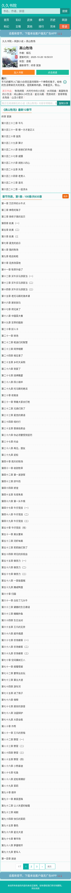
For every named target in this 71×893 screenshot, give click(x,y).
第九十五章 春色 (9, 825)
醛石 (28, 52)
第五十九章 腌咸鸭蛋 (12, 587)
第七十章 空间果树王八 (13, 660)
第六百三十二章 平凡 (12, 123)
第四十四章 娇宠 (9, 487)
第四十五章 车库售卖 (12, 494)
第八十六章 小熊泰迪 (12, 765)
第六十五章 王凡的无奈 (13, 626)
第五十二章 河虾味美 (12, 540)
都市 (41, 20)
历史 (52, 20)
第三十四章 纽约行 (11, 421)
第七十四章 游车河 (11, 686)
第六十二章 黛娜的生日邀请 (15, 607)
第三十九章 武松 (9, 454)
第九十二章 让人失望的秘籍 (15, 805)
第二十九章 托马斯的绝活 (14, 388)
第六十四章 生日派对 (12, 620)
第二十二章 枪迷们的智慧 (14, 342)
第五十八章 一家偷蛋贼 (13, 580)
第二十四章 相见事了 (12, 355)
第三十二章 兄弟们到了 (13, 408)
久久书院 (9, 5)
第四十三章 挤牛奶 (11, 481)
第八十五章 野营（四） (13, 759)
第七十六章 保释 (9, 699)
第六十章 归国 (8, 593)
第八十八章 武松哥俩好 (13, 779)
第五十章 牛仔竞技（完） (14, 527)
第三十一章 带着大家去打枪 (15, 401)
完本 (52, 26)
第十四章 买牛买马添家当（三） (18, 289)
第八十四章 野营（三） (13, 752)
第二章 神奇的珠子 (11, 209)
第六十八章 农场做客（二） (15, 646)
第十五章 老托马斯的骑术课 (15, 296)
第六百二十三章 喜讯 (12, 182)
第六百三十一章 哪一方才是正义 (18, 129)
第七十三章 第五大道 (12, 679)
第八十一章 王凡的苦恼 (13, 732)
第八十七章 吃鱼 (9, 772)
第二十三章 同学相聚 (12, 348)
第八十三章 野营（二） (13, 746)
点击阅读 (52, 72)
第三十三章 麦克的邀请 (13, 415)
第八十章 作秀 (8, 726)
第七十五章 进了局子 (12, 693)
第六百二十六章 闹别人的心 (15, 162)
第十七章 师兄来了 (11, 309)
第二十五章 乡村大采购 (13, 362)
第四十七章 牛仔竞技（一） (15, 507)
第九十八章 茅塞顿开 (12, 845)
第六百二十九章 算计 (12, 142)
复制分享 (63, 103)
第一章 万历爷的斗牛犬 (13, 203)
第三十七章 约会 (9, 441)
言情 (18, 26)
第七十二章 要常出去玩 (13, 673)
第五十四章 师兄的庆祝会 (14, 554)
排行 (41, 26)
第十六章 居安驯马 (11, 302)
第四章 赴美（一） (11, 223)
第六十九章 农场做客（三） (15, 653)
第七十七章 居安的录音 (13, 706)
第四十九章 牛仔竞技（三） (15, 521)
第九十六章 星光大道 (12, 832)
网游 (64, 20)
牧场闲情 (19, 90)
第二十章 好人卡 (9, 329)
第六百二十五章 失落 (12, 169)
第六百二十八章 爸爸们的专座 (16, 149)
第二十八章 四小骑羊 (12, 382)
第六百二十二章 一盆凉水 (14, 189)
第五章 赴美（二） (11, 229)
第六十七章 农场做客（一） (15, 640)
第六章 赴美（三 (9, 236)
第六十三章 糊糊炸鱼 (12, 613)
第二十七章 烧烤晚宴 (12, 375)
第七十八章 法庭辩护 (12, 712)
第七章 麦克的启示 (11, 243)
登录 (64, 26)
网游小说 (18, 41)
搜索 (65, 11)
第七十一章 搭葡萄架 (12, 666)
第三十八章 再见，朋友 (13, 448)
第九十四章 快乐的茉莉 (13, 818)
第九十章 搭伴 (8, 792)
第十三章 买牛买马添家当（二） (18, 282)
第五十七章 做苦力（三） (14, 573)
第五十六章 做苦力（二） (14, 567)
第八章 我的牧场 (9, 249)
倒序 (65, 196)
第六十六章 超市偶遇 (12, 633)
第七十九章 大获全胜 (12, 719)
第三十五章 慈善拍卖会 (13, 428)
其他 (29, 26)
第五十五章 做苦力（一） (14, 560)
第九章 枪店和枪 (9, 256)
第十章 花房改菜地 (11, 262)
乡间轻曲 (51, 90)
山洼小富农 (17, 97)
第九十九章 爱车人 (11, 851)
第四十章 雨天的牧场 (12, 461)
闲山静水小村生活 (23, 94)
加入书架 (18, 72)
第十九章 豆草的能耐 (12, 322)
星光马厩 (39, 94)
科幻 (6, 26)
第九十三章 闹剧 (9, 812)
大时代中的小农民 (35, 90)
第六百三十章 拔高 (11, 136)
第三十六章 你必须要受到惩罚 (16, 434)
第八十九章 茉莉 (9, 785)
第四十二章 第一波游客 (13, 474)
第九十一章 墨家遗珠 (12, 799)
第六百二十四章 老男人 (13, 176)
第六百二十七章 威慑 (12, 156)
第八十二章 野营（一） (13, 739)
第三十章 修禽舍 (9, 395)
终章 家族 (36, 65)
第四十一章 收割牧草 (12, 468)
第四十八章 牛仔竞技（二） (15, 514)
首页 (6, 20)
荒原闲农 (50, 94)
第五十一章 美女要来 (12, 534)
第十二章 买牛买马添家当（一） (18, 276)
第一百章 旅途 (8, 858)
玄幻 (18, 20)
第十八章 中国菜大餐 (12, 315)
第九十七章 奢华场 (11, 838)
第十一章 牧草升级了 (12, 269)
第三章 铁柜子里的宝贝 (13, 216)
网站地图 (35, 888)
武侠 (29, 20)
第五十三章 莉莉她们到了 (14, 547)
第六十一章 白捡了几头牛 (14, 600)
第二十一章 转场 (9, 335)
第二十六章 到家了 (11, 368)
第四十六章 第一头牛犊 (13, 501)
